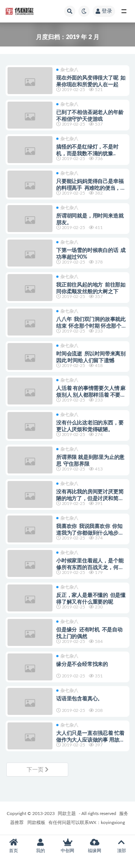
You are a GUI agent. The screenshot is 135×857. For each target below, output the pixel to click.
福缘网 (94, 850)
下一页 (36, 770)
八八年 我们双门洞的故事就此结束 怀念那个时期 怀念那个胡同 (91, 326)
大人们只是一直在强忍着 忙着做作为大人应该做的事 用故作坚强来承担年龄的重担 (90, 740)
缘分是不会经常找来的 (82, 664)
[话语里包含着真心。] (30, 703)
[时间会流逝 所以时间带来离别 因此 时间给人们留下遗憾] (30, 358)
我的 (40, 850)
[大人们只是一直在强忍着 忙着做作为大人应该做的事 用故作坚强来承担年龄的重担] (30, 737)
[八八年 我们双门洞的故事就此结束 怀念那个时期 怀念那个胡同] (30, 324)
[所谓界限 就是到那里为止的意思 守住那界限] (30, 461)
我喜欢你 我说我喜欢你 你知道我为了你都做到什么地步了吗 (89, 533)
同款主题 (67, 813)
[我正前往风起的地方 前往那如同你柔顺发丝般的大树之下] (30, 289)
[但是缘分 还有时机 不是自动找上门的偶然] (30, 634)
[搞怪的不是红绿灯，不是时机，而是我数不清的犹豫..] (30, 151)
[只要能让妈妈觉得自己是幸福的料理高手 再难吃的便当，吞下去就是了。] (30, 186)
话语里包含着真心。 (79, 698)
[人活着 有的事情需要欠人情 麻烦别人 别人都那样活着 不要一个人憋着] (30, 393)
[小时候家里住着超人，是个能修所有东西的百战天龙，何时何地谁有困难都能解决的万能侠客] (30, 565)
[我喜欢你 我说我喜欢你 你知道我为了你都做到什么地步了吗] (30, 530)
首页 (13, 850)
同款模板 (36, 822)
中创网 (67, 850)
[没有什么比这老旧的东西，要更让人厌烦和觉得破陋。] (30, 427)
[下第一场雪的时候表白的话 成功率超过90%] (30, 255)
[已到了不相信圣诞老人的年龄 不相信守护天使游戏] (30, 117)
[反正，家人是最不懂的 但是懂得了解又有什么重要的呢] (30, 599)
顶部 (121, 850)
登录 (107, 11)
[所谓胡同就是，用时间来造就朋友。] (30, 220)
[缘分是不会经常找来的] (30, 668)
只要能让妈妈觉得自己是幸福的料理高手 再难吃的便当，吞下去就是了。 (91, 188)
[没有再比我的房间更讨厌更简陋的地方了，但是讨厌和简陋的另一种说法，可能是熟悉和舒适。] (30, 496)
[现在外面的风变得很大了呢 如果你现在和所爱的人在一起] (30, 82)
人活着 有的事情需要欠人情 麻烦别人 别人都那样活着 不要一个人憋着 (91, 395)
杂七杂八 (69, 69)
